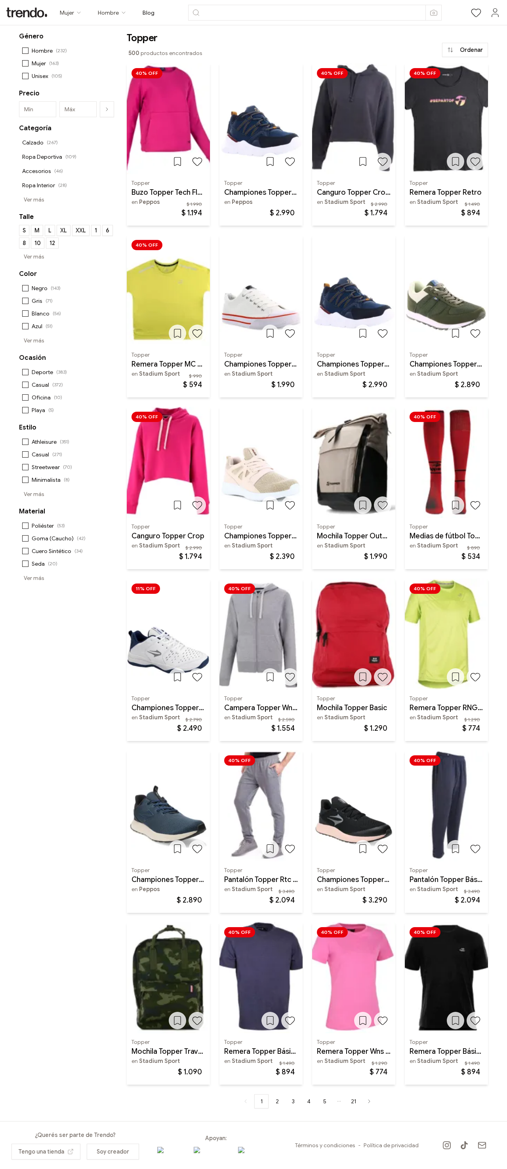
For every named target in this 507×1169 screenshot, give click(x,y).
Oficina (47, 397)
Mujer (45, 63)
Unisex (47, 76)
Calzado (40, 142)
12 (52, 243)
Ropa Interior (44, 185)
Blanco (46, 313)
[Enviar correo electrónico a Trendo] (482, 1145)
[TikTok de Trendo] (464, 1145)
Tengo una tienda (41, 1151)
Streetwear (52, 467)
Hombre (49, 50)
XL (63, 230)
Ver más (34, 199)
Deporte (49, 372)
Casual (47, 384)
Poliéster (48, 525)
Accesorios (42, 171)
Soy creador (113, 1151)
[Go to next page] (369, 1101)
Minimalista (51, 479)
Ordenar (471, 49)
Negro (46, 288)
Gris (42, 300)
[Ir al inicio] (26, 12)
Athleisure (50, 441)
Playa (43, 410)
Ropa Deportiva (49, 156)
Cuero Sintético (57, 551)
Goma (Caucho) (59, 538)
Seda (44, 563)
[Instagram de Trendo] (447, 1145)
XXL (81, 230)
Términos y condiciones (325, 1145)
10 (37, 243)
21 (353, 1101)
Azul (42, 326)
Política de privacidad (391, 1145)
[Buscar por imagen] (433, 13)
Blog (148, 12)
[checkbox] (25, 51)
